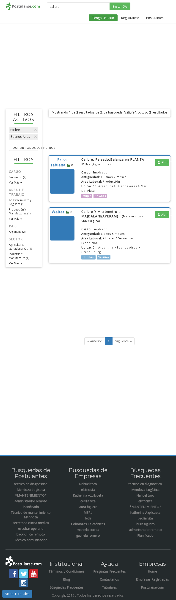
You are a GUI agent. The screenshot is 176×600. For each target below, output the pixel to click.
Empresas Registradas (152, 579)
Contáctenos (109, 579)
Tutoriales (109, 587)
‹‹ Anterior (94, 341)
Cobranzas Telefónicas (88, 524)
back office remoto (30, 534)
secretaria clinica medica (31, 523)
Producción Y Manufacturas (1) (19, 211)
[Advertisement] (88, 60)
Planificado (31, 507)
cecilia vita (88, 501)
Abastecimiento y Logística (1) (20, 202)
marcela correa (88, 529)
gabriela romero (88, 535)
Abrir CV (164, 162)
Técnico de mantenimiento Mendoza (31, 514)
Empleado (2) (17, 177)
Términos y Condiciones (66, 571)
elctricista (88, 489)
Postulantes (155, 18)
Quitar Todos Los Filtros (25, 148)
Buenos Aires (20, 136)
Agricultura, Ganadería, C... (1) (20, 247)
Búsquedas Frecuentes (66, 587)
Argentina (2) (17, 232)
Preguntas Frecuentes (109, 571)
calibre (15, 129)
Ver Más (14, 182)
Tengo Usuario (103, 18)
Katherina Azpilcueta (88, 495)
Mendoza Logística (31, 489)
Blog (66, 579)
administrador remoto (30, 501)
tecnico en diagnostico (30, 484)
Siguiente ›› (123, 341)
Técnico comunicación (30, 540)
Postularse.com (152, 587)
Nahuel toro (88, 484)
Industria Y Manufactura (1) (19, 256)
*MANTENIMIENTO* (31, 495)
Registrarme (130, 18)
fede (88, 518)
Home (152, 571)
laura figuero (88, 507)
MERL (88, 512)
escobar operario (31, 528)
